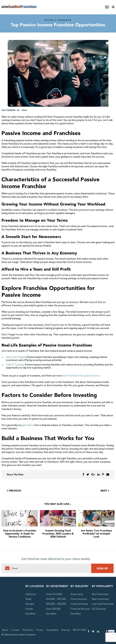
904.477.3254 (79, 629)
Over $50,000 (53, 608)
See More (30, 613)
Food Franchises (79, 604)
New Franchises (100, 599)
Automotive (77, 594)
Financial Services (80, 608)
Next (104, 490)
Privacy (39, 629)
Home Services (79, 599)
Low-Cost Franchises (103, 604)
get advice (28, 425)
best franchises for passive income (81, 376)
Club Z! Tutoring (15, 365)
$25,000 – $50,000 (56, 604)
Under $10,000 (54, 594)
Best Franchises (100, 594)
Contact (15, 629)
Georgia (29, 604)
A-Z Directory (99, 608)
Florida (29, 608)
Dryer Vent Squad (15, 357)
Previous (14, 490)
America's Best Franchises (19, 7)
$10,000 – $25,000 (56, 599)
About (5, 629)
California (30, 594)
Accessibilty (52, 629)
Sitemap (65, 629)
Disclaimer (28, 629)
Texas (28, 599)
